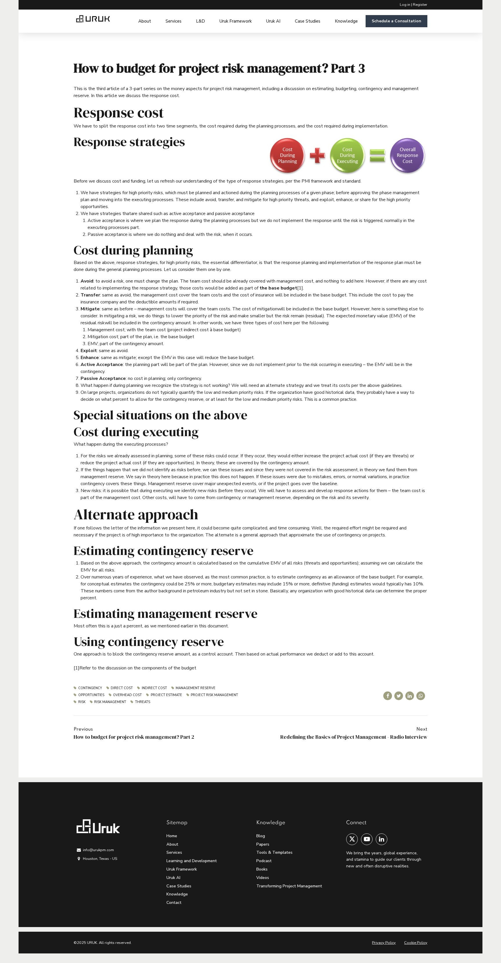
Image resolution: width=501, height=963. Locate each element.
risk (82, 702)
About (144, 21)
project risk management (214, 695)
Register (420, 4)
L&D (200, 21)
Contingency (90, 688)
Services (173, 21)
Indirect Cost (154, 688)
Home (171, 836)
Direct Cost (122, 688)
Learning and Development (191, 861)
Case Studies (307, 21)
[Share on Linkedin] (409, 695)
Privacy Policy (384, 942)
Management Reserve (195, 688)
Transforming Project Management (289, 886)
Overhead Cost (127, 695)
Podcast (264, 861)
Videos (262, 877)
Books (262, 869)
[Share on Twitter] (398, 695)
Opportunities (91, 695)
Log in (405, 4)
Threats (142, 702)
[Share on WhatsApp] (420, 695)
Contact (173, 902)
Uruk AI (273, 21)
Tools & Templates (274, 852)
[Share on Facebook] (387, 695)
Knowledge (346, 21)
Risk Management (110, 702)
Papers (262, 844)
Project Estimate (166, 695)
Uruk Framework (235, 21)
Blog (260, 836)
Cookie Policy (415, 942)
